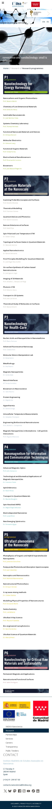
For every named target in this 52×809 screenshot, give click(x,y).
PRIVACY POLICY (25, 803)
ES (48, 21)
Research (10, 730)
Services (9, 738)
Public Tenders (12, 750)
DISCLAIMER (15, 803)
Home (6, 68)
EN (43, 21)
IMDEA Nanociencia (14, 726)
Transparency (12, 746)
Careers (9, 742)
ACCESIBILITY (37, 803)
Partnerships (11, 734)
